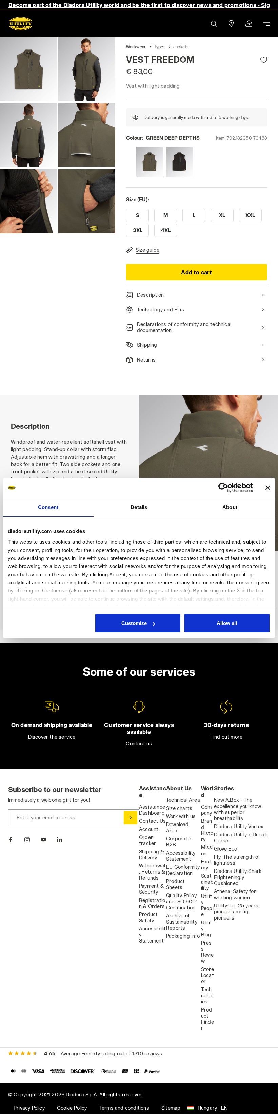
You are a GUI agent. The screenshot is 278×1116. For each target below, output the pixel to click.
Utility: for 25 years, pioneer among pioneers (236, 912)
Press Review (207, 952)
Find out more (226, 737)
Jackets (180, 46)
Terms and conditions (124, 1108)
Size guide (147, 250)
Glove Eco (225, 849)
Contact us (139, 743)
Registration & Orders (152, 903)
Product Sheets (175, 884)
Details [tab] (139, 507)
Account (148, 829)
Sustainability (207, 882)
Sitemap (170, 1108)
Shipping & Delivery (151, 854)
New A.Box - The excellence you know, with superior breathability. (238, 809)
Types (159, 46)
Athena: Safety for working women (235, 894)
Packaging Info (183, 936)
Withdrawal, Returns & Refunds (152, 872)
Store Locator (207, 975)
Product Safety (148, 917)
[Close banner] (267, 487)
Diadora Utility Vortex (238, 826)
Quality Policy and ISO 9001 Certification (182, 901)
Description (150, 295)
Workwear (136, 46)
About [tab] (229, 507)
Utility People (207, 905)
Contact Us (152, 821)
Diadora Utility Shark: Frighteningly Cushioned (238, 877)
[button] (213, 24)
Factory (206, 864)
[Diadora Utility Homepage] (20, 23)
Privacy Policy (29, 1108)
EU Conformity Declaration (183, 870)
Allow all (227, 623)
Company (206, 810)
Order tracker (147, 840)
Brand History (207, 830)
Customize (134, 623)
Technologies (207, 995)
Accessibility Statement (181, 856)
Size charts (179, 808)
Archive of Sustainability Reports (181, 922)
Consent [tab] (48, 507)
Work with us (181, 816)
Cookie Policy (72, 1108)
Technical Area (183, 800)
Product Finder (207, 1019)
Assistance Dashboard (152, 810)
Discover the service (52, 737)
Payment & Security (151, 889)
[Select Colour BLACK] (179, 162)
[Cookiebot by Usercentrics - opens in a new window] (223, 488)
